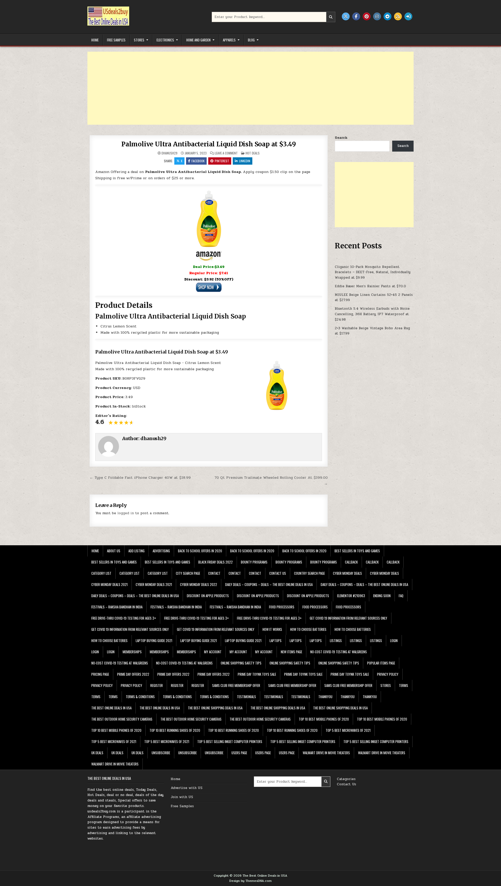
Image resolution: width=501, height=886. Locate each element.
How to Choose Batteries (308, 629)
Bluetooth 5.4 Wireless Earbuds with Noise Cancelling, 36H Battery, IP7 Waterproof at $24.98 (372, 314)
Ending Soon (382, 595)
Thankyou (325, 696)
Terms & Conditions (140, 696)
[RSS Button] (398, 16)
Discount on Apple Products (208, 595)
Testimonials (246, 696)
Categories (346, 779)
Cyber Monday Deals (347, 573)
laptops (276, 640)
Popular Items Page (381, 663)
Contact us (277, 573)
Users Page (239, 752)
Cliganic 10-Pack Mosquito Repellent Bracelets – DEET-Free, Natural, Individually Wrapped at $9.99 (372, 272)
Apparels (229, 40)
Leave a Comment (226, 153)
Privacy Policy (387, 674)
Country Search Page (309, 573)
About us (113, 550)
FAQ (401, 595)
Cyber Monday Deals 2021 (109, 584)
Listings (336, 640)
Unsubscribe (161, 752)
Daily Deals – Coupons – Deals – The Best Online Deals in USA (269, 584)
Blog (251, 40)
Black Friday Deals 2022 (215, 562)
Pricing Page (100, 674)
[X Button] (346, 16)
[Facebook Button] (356, 16)
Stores (139, 40)
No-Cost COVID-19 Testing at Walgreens (338, 651)
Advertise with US (186, 788)
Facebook (198, 161)
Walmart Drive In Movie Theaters (326, 752)
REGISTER (156, 685)
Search (341, 137)
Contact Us (346, 784)
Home (95, 40)
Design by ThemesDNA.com (250, 880)
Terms (403, 685)
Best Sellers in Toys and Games (357, 550)
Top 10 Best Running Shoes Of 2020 (175, 730)
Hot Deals (253, 153)
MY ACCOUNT (213, 651)
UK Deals (97, 752)
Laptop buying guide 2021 (154, 640)
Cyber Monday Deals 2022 (198, 584)
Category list (101, 573)
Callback (351, 562)
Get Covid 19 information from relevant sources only (348, 618)
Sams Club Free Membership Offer (236, 685)
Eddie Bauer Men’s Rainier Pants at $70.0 (370, 286)
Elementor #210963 (351, 595)
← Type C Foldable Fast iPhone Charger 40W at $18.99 (140, 477)
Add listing (136, 550)
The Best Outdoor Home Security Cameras (121, 719)
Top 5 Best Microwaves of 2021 (348, 730)
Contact (214, 573)
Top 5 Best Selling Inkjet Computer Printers (229, 741)
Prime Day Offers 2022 (133, 674)
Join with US (182, 797)
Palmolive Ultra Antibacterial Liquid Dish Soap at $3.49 (208, 144)
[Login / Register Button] (408, 16)
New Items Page (291, 651)
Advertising (161, 550)
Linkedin (244, 161)
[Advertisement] (244, 88)
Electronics (165, 40)
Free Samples (116, 40)
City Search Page (188, 573)
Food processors (281, 606)
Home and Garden (198, 40)
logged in (125, 513)
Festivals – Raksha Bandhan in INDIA (116, 606)
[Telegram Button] (387, 16)
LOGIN (394, 640)
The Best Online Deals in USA (111, 707)
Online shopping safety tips (241, 663)
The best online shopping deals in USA (215, 707)
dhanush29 (169, 153)
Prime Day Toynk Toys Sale (257, 674)
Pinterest (222, 161)
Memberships (132, 651)
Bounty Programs (254, 562)
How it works (272, 629)
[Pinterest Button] (367, 16)
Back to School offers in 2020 (200, 550)
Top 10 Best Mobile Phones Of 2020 (324, 719)
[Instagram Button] (377, 16)
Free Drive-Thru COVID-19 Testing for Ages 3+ (123, 618)
